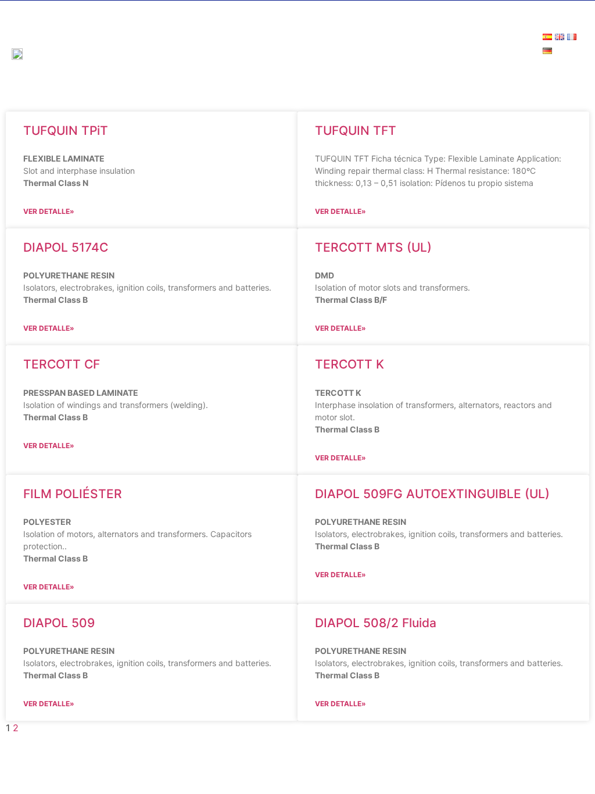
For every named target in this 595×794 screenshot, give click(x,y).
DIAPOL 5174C (65, 247)
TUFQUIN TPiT (65, 130)
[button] (575, 73)
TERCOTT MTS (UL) (373, 247)
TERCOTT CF (61, 364)
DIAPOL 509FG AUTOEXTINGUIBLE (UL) (432, 494)
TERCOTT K (349, 364)
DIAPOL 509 (59, 623)
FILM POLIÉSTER (72, 494)
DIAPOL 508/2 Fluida (375, 623)
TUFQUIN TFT (355, 130)
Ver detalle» (48, 211)
